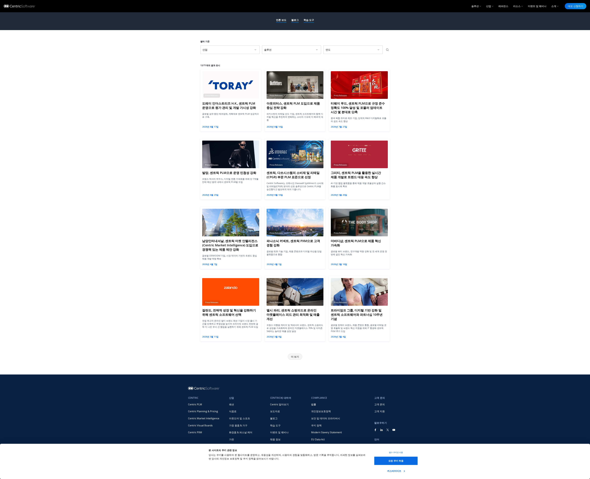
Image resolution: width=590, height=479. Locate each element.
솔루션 (475, 6)
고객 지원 (379, 411)
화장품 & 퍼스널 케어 (240, 432)
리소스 (517, 6)
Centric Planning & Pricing (203, 411)
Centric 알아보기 (279, 404)
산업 (488, 6)
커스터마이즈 (394, 470)
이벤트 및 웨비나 (537, 6)
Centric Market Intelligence (203, 418)
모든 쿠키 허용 (396, 461)
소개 (553, 6)
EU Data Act (318, 439)
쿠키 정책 (316, 425)
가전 (231, 439)
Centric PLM (195, 404)
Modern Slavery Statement (326, 432)
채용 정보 (275, 439)
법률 (313, 404)
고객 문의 (379, 404)
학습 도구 (309, 20)
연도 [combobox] (328, 49)
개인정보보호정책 (321, 411)
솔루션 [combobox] (267, 49)
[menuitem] (206, 404)
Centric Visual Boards (200, 425)
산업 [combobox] (205, 49)
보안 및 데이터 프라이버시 (325, 418)
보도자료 (275, 411)
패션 (231, 404)
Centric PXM (195, 432)
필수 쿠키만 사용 (396, 452)
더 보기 (295, 356)
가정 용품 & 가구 (238, 425)
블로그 (295, 20)
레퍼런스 (503, 6)
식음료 (232, 411)
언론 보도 (281, 20)
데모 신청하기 (575, 6)
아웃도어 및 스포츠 (239, 418)
